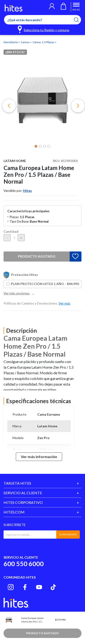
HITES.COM (14, 512)
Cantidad (11, 231)
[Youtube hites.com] (39, 587)
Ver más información (39, 456)
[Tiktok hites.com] (53, 587)
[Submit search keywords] (79, 19)
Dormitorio (11, 42)
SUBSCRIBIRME (68, 534)
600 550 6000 (24, 564)
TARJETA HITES (17, 483)
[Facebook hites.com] (25, 587)
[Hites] (13, 8)
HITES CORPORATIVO (23, 502)
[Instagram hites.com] (11, 587)
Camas (25, 42)
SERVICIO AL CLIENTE (23, 492)
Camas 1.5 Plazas (44, 42)
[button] (52, 7)
